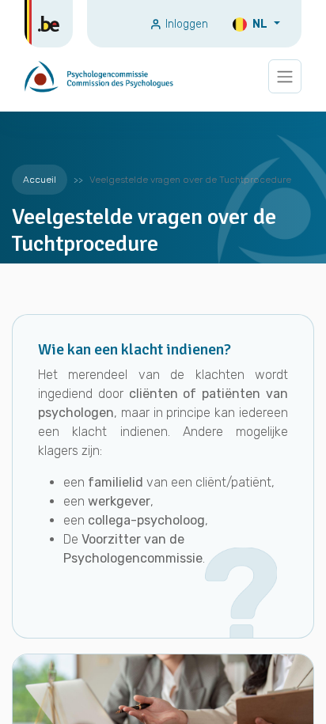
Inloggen (185, 24)
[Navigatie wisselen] (284, 76)
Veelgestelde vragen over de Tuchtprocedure (190, 179)
